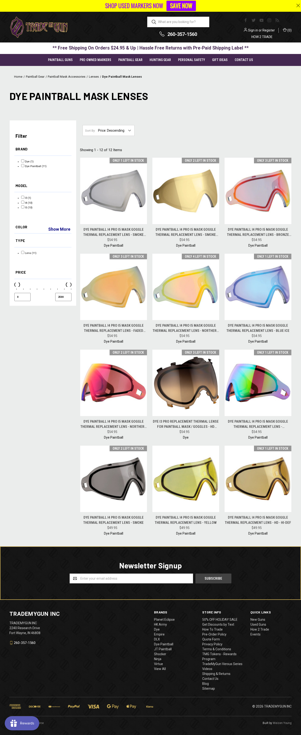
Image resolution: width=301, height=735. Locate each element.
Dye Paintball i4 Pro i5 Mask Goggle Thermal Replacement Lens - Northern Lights (186, 328)
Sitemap (208, 688)
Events (255, 634)
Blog (205, 683)
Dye (157, 629)
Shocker (160, 654)
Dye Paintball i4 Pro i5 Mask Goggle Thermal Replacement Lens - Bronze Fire (258, 232)
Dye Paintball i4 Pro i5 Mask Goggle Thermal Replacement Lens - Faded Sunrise (113, 328)
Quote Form (211, 639)
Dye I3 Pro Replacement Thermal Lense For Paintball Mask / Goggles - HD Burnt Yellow (186, 424)
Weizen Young (282, 723)
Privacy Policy (212, 644)
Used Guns (258, 624)
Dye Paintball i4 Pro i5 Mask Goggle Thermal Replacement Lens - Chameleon (258, 424)
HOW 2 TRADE (262, 37)
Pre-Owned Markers (95, 60)
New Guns (257, 619)
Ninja (157, 659)
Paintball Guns (60, 60)
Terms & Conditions (216, 649)
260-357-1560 (182, 34)
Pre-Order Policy (214, 634)
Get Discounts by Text (218, 624)
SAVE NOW (181, 6)
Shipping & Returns (216, 674)
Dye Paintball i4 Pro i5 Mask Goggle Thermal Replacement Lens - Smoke (113, 520)
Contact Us (244, 60)
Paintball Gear (130, 60)
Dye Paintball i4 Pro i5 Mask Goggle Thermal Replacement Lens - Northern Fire (113, 424)
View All (160, 669)
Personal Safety (191, 60)
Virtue (158, 664)
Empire (159, 634)
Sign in (253, 30)
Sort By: (90, 130)
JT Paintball (163, 649)
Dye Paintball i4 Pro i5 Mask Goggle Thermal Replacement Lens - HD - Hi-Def (258, 520)
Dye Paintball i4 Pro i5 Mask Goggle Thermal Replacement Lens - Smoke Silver (113, 232)
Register (268, 30)
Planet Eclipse (164, 619)
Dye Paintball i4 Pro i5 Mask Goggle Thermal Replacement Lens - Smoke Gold (185, 232)
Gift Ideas (220, 60)
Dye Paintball (163, 644)
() (289, 30)
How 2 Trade (259, 629)
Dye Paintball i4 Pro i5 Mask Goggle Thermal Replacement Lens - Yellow (186, 520)
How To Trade (212, 629)
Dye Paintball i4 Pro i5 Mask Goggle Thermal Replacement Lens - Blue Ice (257, 328)
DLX (157, 639)
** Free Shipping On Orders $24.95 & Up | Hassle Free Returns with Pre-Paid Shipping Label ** (150, 48)
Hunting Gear (160, 60)
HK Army (160, 624)
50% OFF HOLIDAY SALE (220, 619)
